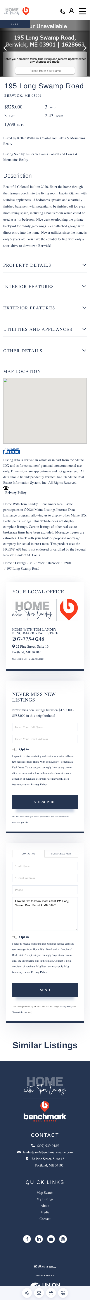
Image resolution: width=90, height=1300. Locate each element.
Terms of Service (19, 1012)
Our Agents (36, 658)
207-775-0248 (28, 639)
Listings (20, 563)
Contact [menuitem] (45, 1218)
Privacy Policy (15, 492)
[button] (7, 48)
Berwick (53, 563)
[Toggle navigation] (82, 11)
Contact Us (19, 658)
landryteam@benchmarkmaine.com (48, 1152)
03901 (67, 563)
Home (7, 563)
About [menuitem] (45, 1205)
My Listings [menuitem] (45, 1199)
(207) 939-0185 (62, 11)
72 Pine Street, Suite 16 (47, 1162)
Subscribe (45, 802)
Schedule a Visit (61, 853)
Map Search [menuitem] (45, 1192)
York (41, 563)
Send (45, 989)
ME (32, 563)
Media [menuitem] (45, 1212)
